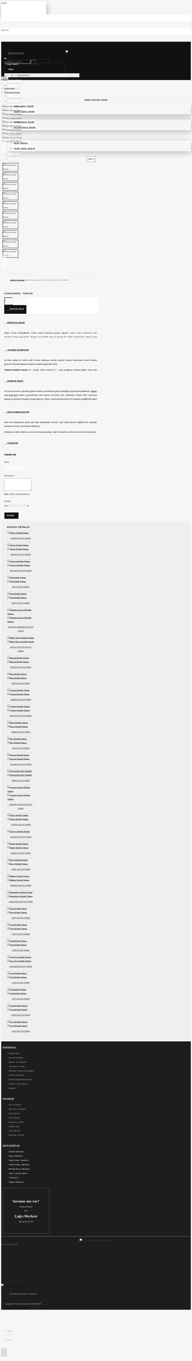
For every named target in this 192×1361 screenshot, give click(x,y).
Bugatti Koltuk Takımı (20, 667)
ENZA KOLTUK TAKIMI (21, 780)
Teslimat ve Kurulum (18, 350)
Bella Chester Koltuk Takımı (20, 649)
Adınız (6, 462)
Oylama (7, 501)
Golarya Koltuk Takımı (21, 837)
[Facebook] (10, 1252)
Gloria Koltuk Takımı (21, 825)
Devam (10, 515)
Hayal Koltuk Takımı (20, 869)
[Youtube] (10, 1278)
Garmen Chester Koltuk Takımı (20, 806)
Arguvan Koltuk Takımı (21, 571)
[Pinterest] (10, 1272)
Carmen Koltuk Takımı (20, 699)
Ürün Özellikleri (16, 323)
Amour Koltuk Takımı (21, 554)
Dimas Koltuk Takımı (12, 92)
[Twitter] (10, 1265)
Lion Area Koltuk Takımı (20, 966)
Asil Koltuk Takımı (21, 587)
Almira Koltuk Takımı (21, 538)
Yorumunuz (9, 476)
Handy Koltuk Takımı (21, 853)
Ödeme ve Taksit (15, 381)
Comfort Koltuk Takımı (21, 716)
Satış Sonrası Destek (18, 412)
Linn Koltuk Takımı (21, 950)
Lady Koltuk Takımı (21, 934)
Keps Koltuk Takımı (21, 918)
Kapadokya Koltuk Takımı (21, 902)
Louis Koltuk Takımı (20, 1015)
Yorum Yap (12, 443)
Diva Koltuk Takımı (21, 748)
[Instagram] (10, 1259)
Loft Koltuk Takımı (21, 999)
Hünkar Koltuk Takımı (20, 885)
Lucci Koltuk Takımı (20, 1031)
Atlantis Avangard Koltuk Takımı (20, 629)
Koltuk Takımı (9, 88)
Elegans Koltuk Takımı (21, 764)
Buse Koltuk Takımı (21, 683)
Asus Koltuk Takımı (21, 603)
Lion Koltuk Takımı (21, 983)
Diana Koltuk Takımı (20, 732)
